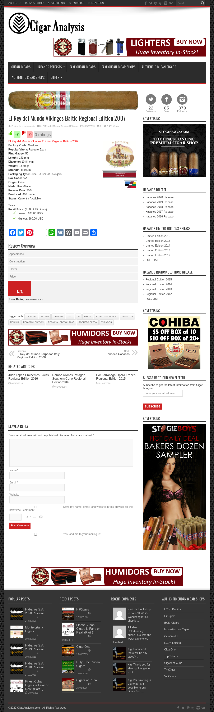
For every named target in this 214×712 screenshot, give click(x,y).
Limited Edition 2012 (157, 255)
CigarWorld (170, 636)
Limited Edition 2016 (157, 236)
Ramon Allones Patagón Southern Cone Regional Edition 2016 (68, 378)
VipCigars (170, 676)
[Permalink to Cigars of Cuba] (68, 689)
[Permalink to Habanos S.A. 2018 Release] (16, 673)
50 (78, 316)
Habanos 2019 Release (159, 202)
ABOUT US (14, 3)
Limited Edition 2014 (157, 245)
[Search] (202, 3)
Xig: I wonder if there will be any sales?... (137, 653)
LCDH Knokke (172, 609)
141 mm (45, 316)
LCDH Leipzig (172, 642)
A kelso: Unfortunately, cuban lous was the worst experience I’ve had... (132, 635)
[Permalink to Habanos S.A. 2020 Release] (16, 619)
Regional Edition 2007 (61, 322)
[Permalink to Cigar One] (68, 656)
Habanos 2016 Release (159, 216)
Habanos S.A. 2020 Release (34, 611)
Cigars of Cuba (86, 680)
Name (13, 470)
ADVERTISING (56, 3)
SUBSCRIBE (76, 3)
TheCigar (169, 669)
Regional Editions (69, 126)
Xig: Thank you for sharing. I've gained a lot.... (139, 668)
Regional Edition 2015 (158, 279)
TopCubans (171, 656)
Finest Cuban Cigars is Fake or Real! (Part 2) (36, 685)
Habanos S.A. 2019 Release (34, 647)
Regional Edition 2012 (158, 294)
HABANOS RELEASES (49, 66)
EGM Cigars (171, 622)
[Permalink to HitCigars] (68, 619)
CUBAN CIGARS (21, 66)
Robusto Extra (88, 322)
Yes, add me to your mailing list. (82, 534)
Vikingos (106, 322)
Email (12, 482)
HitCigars (82, 609)
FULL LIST (152, 260)
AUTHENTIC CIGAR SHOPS (28, 77)
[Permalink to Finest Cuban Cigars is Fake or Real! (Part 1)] (68, 634)
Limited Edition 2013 (157, 250)
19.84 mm (58, 316)
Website (14, 494)
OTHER (55, 77)
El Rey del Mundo (51, 126)
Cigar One (83, 646)
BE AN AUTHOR (34, 3)
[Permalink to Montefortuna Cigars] (16, 637)
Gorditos (127, 316)
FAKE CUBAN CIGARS (83, 66)
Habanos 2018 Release (159, 206)
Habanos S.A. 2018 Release (34, 665)
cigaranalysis (29, 126)
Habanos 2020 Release (159, 197)
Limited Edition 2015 (157, 240)
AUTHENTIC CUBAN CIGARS (159, 66)
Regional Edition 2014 (158, 284)
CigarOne (170, 649)
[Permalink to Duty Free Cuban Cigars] (68, 671)
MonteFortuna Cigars (177, 629)
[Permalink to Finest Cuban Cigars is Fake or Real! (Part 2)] (16, 691)
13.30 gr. (31, 316)
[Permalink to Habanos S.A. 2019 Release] (16, 655)
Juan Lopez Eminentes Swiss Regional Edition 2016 (28, 376)
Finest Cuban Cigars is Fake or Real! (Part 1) (88, 628)
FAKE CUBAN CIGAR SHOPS (118, 66)
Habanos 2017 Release (159, 211)
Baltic (88, 316)
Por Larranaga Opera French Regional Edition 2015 (115, 376)
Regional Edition (33, 322)
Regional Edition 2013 (158, 289)
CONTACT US (96, 3)
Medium (14, 322)
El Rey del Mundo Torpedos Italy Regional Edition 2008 (38, 354)
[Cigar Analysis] (46, 31)
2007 (70, 316)
